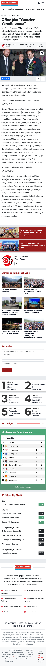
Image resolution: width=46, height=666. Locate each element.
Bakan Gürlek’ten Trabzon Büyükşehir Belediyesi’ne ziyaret (38, 413)
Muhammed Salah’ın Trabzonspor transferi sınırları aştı (14, 400)
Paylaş (6, 78)
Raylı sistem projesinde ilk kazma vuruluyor (14, 413)
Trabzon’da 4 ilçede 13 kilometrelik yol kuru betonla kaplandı (11, 312)
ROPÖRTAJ (6, 657)
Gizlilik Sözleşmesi (23, 657)
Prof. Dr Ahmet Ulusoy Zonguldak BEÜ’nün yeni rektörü (13, 387)
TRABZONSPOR (8, 654)
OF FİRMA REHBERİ (15, 10)
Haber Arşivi (31, 612)
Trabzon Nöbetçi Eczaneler (9, 592)
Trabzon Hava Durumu (35, 590)
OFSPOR (29, 626)
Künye (7, 659)
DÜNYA (30, 654)
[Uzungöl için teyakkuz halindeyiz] (12, 282)
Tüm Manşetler (32, 606)
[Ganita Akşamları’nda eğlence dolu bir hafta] (12, 324)
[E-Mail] (16, 264)
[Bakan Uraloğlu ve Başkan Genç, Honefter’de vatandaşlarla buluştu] (34, 324)
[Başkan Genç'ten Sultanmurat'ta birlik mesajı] (34, 282)
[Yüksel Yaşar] (7, 260)
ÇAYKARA (30, 10)
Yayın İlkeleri (9, 661)
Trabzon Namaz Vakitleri (8, 600)
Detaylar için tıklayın (23, 487)
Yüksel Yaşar (20, 259)
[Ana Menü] (43, 3)
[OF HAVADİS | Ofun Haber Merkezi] (9, 3)
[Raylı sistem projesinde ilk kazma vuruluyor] (34, 303)
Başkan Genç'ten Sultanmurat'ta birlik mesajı (32, 291)
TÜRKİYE (10, 382)
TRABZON (15, 16)
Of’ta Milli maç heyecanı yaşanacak (38, 387)
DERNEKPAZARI (19, 626)
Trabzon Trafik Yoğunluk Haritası (34, 600)
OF (3, 10)
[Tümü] (43, 423)
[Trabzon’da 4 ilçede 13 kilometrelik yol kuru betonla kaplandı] (12, 303)
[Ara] (39, 3)
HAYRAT (40, 10)
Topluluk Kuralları (22, 659)
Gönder (6, 370)
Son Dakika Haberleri (11, 612)
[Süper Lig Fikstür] (43, 495)
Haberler (4, 16)
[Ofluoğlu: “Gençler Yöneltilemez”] (23, 62)
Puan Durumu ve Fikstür (12, 606)
